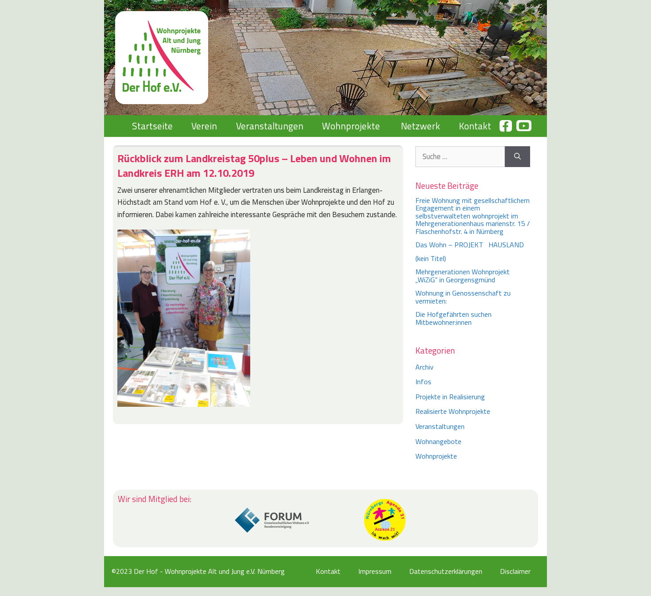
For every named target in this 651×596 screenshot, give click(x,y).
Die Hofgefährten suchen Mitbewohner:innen (453, 318)
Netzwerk (420, 126)
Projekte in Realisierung (450, 396)
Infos (423, 381)
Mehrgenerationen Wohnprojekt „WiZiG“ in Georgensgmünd (462, 275)
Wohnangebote (438, 441)
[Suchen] (517, 157)
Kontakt (475, 126)
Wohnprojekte (351, 126)
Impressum (374, 571)
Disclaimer (515, 571)
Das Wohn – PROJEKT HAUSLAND (469, 244)
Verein (204, 126)
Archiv (424, 367)
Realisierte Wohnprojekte (452, 411)
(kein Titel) (430, 258)
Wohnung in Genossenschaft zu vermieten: (463, 297)
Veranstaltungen (269, 126)
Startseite (152, 126)
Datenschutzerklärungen (445, 571)
